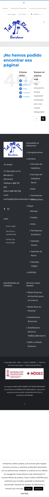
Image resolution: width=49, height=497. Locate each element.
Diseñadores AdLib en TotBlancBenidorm (36, 331)
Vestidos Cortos (35, 243)
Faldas (34, 217)
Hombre (32, 158)
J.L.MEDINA (32, 362)
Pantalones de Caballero (37, 197)
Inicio (25, 81)
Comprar (26, 97)
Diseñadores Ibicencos (34, 319)
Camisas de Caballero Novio (36, 178)
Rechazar (38, 489)
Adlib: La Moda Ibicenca (35, 344)
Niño (33, 189)
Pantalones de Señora (36, 232)
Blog (25, 89)
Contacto (26, 93)
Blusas (34, 211)
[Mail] (8, 209)
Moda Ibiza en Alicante (34, 308)
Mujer (30, 206)
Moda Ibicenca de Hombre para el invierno (35, 296)
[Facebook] (4, 209)
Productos (27, 85)
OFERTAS (32, 272)
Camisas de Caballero (36, 166)
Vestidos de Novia (36, 253)
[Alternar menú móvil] (44, 22)
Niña (33, 224)
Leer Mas (24, 493)
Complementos (35, 152)
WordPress (37, 365)
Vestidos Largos (35, 264)
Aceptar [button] (28, 489)
